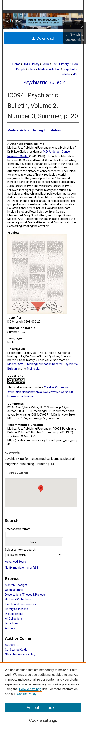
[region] (43, 696)
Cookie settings (30, 689)
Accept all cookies (43, 707)
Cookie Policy (26, 694)
